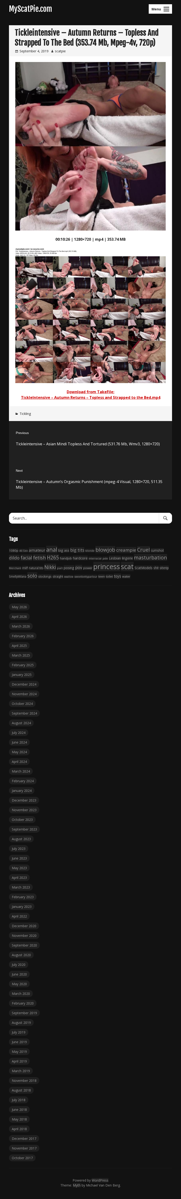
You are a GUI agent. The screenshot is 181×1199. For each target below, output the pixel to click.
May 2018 (19, 1119)
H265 (53, 557)
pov (78, 567)
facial (26, 557)
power (87, 568)
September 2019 (24, 1013)
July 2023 (18, 848)
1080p (13, 550)
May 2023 (19, 868)
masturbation (150, 557)
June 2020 (19, 974)
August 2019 (21, 1022)
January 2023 (22, 906)
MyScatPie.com (30, 9)
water (126, 576)
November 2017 (24, 1148)
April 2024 (19, 761)
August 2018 (21, 1090)
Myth (77, 1185)
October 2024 (22, 703)
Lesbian (115, 558)
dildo (14, 558)
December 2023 (24, 800)
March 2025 (21, 655)
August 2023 (21, 839)
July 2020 (18, 964)
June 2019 (19, 1042)
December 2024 (24, 684)
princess (106, 566)
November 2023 (24, 810)
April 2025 (19, 645)
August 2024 (21, 723)
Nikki (50, 567)
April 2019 (19, 1061)
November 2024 (24, 694)
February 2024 (23, 781)
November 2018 (24, 1080)
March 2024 (21, 771)
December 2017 (24, 1138)
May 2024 (19, 752)
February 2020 (23, 1003)
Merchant (15, 568)
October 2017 (22, 1158)
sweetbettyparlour (85, 576)
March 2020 (21, 993)
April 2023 (19, 877)
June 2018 (19, 1109)
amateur (37, 550)
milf (25, 568)
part (60, 568)
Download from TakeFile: (90, 391)
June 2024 (19, 742)
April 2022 (19, 916)
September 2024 (24, 713)
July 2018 (18, 1100)
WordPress (100, 1180)
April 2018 (19, 1129)
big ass (63, 550)
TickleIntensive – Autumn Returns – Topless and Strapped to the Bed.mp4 (90, 397)
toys (117, 576)
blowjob (105, 549)
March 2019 (21, 1071)
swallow (68, 576)
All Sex (23, 550)
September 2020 (24, 945)
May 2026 (19, 607)
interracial (95, 558)
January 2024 (22, 790)
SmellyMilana (17, 576)
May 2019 (19, 1051)
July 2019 (18, 1032)
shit (156, 568)
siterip (164, 568)
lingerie (127, 558)
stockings (45, 576)
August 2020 (21, 955)
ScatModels (143, 568)
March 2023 (21, 887)
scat (127, 566)
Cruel (143, 549)
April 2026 (19, 616)
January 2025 (22, 674)
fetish (39, 557)
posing (69, 567)
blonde (90, 550)
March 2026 (21, 626)
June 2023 (19, 858)
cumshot (157, 550)
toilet (109, 576)
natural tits (36, 568)
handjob (66, 558)
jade (105, 558)
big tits (77, 550)
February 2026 (23, 636)
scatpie (60, 51)
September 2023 (24, 829)
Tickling (25, 413)
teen (101, 576)
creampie (126, 550)
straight (58, 577)
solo (32, 575)
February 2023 (23, 897)
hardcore (80, 558)
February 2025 (23, 665)
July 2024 (18, 732)
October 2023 (22, 819)
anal (51, 549)
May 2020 (19, 984)
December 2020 (24, 926)
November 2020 (24, 935)
